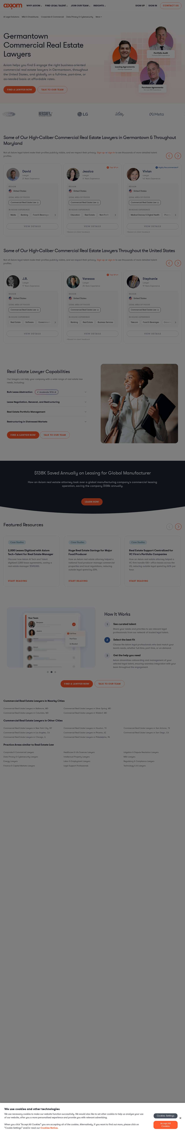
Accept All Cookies (165, 1125)
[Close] (180, 1118)
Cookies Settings (165, 1115)
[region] (92, 1118)
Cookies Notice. (49, 1127)
